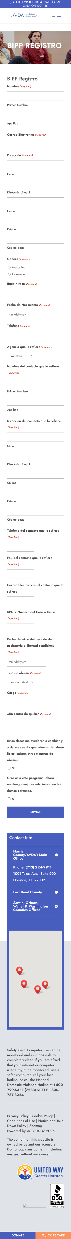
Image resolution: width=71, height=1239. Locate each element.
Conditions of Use (21, 1120)
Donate (17, 1235)
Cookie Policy (42, 1116)
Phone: (19, 867)
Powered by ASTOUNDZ (31, 1130)
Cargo (17, 692)
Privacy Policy (18, 1116)
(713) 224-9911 (38, 867)
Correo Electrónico (26, 134)
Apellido (12, 123)
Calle (10, 174)
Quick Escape (53, 1235)
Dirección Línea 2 (18, 192)
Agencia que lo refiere (29, 347)
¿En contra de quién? (29, 713)
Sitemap (35, 1125)
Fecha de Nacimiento (28, 305)
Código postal (16, 248)
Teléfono (19, 325)
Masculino (18, 267)
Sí (13, 768)
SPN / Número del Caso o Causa (31, 615)
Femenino (18, 274)
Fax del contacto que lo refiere (29, 561)
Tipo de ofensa (24, 673)
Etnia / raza (22, 283)
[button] (21, 971)
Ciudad (12, 211)
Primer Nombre (17, 105)
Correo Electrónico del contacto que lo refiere (35, 588)
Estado (11, 229)
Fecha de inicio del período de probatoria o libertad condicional (31, 645)
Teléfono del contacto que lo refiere (33, 533)
